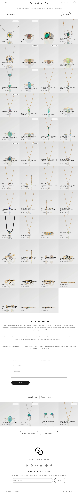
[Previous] (1, 30)
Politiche (8, 492)
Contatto (16, 492)
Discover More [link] (49, 433)
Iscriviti (60, 480)
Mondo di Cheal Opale (43, 459)
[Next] (18, 30)
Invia (20, 383)
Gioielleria (31, 459)
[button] (4, 3)
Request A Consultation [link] (29, 433)
